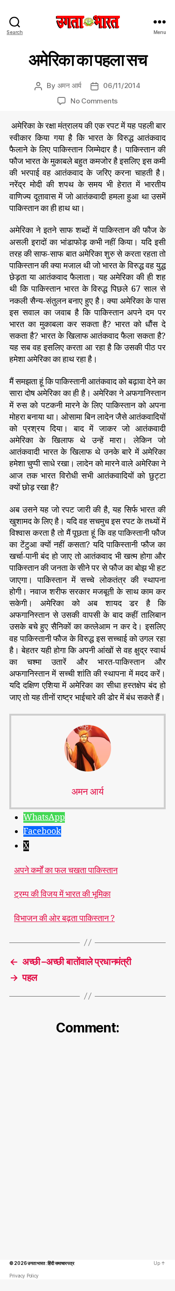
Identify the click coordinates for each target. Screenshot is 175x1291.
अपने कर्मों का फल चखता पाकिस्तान (66, 871)
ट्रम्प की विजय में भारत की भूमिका (62, 894)
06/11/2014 (121, 85)
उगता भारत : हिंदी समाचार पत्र (51, 1263)
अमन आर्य (69, 85)
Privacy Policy (24, 1275)
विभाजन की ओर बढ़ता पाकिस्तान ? (64, 919)
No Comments (94, 100)
